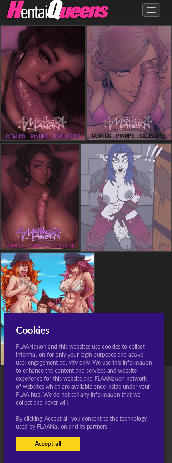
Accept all (48, 444)
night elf (125, 244)
